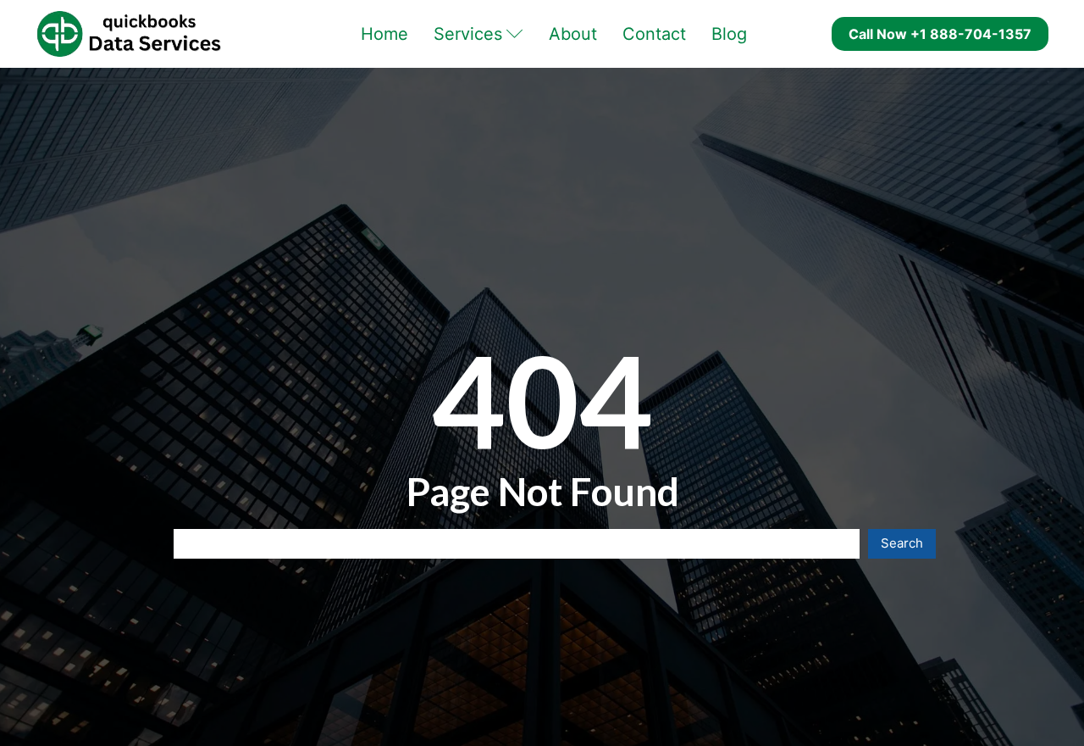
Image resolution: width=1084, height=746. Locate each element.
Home (384, 34)
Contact (654, 34)
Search (902, 543)
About (573, 34)
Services (468, 34)
